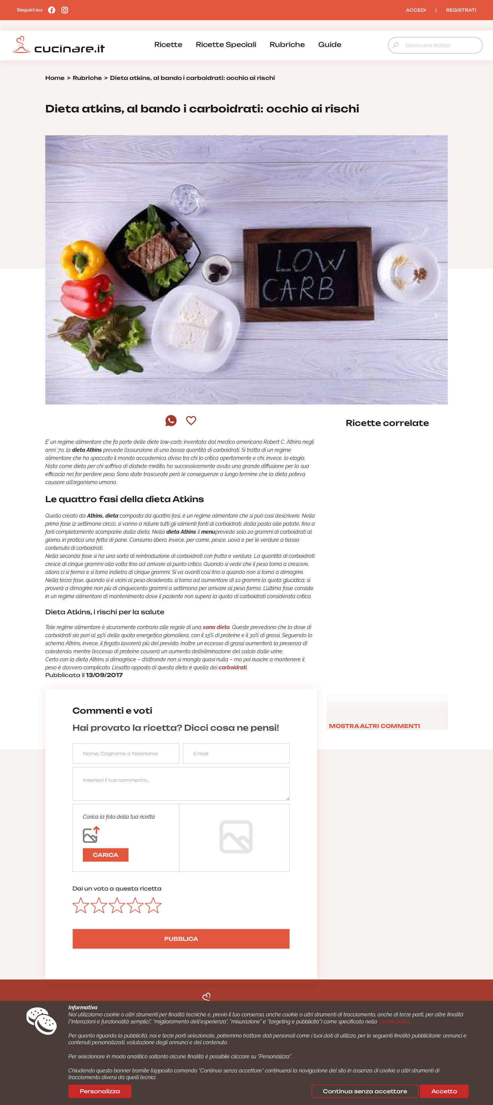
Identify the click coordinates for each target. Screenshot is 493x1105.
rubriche (287, 44)
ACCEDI (416, 10)
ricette (168, 44)
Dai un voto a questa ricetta (117, 888)
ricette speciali (226, 44)
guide (329, 44)
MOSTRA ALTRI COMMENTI (374, 726)
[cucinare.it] (58, 44)
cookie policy (394, 1021)
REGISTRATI (461, 10)
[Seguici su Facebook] (50, 9)
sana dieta (216, 627)
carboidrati (233, 667)
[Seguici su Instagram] (63, 9)
